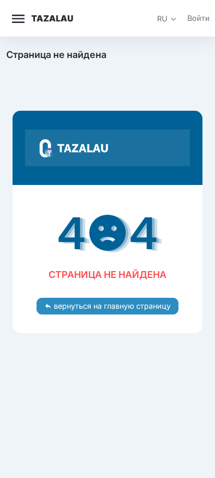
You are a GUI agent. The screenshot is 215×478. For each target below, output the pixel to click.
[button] (167, 18)
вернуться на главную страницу (111, 305)
